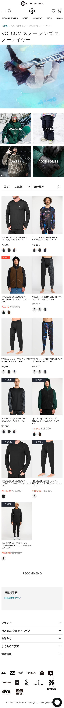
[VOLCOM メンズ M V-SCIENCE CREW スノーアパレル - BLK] (16, 215)
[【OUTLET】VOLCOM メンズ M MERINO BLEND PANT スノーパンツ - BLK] (47, 459)
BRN (9, 312)
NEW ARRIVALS (10, 18)
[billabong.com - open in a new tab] (12, 673)
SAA (14, 250)
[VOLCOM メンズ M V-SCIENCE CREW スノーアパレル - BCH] (16, 396)
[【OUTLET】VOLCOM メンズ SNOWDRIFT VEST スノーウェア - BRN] (16, 275)
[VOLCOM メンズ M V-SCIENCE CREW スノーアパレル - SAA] (47, 215)
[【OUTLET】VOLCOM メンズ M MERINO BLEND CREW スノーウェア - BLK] (16, 459)
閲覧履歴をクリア (12, 598)
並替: (13, 186)
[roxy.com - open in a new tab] (20, 673)
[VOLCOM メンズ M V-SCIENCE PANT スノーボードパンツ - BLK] (16, 337)
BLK (9, 250)
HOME (4, 26)
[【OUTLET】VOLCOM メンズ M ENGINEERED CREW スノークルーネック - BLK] (16, 521)
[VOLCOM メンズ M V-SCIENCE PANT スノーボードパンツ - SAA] (47, 337)
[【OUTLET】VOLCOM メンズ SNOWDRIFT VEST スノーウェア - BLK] (47, 396)
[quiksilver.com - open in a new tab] (3, 673)
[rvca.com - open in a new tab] (31, 673)
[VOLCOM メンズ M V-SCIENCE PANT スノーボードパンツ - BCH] (47, 275)
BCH (3, 250)
